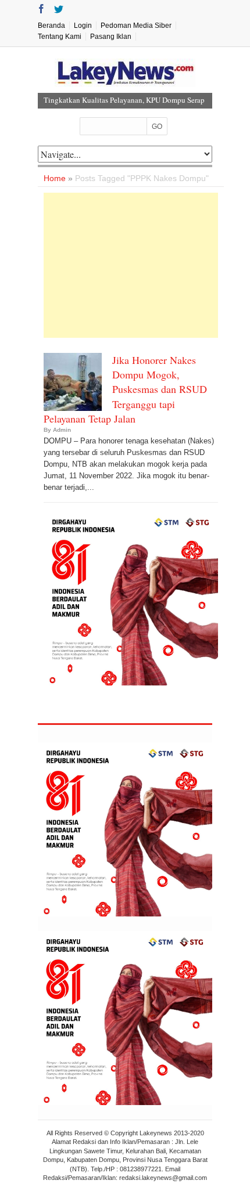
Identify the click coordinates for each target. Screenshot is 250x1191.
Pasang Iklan (110, 37)
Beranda (51, 25)
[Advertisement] (131, 265)
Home (55, 178)
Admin (62, 430)
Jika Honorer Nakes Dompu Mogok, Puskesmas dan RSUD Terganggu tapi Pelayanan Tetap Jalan (125, 389)
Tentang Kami (59, 37)
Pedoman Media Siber (136, 25)
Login (83, 25)
